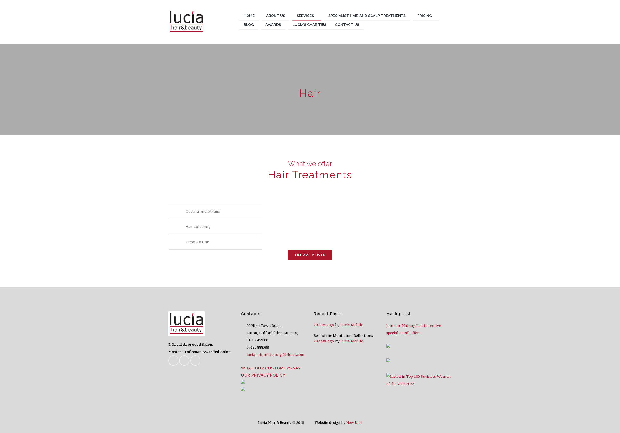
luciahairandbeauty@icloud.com (275, 355)
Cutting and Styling (203, 211)
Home (249, 16)
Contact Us (347, 25)
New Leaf (354, 423)
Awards (273, 25)
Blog (249, 25)
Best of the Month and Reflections (343, 335)
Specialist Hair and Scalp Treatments (367, 16)
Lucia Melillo (351, 325)
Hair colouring (198, 227)
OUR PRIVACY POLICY (263, 375)
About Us (275, 16)
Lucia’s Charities (309, 25)
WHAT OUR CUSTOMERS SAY (271, 368)
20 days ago (324, 325)
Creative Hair (197, 242)
